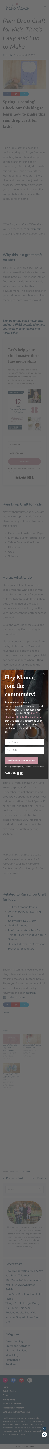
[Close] (44, 673)
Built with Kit (14, 773)
